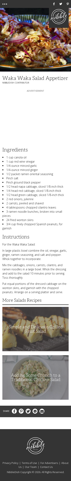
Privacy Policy (10, 463)
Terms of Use (29, 463)
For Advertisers (49, 463)
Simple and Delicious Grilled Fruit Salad (36, 329)
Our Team (31, 467)
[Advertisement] (35, 118)
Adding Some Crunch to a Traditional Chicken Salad (35, 377)
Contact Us (46, 467)
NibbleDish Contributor (15, 83)
